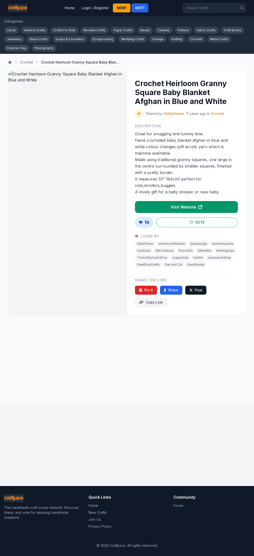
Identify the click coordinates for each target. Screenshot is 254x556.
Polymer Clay (17, 48)
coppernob (180, 257)
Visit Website (184, 207)
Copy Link (154, 302)
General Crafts (34, 30)
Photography (44, 48)
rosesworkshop (219, 257)
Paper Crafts (123, 30)
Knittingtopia (225, 250)
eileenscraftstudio (172, 243)
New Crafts (98, 512)
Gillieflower (174, 113)
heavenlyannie (222, 243)
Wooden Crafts (94, 30)
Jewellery (14, 39)
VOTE (199, 222)
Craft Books (232, 30)
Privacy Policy (100, 526)
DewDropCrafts (148, 264)
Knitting (176, 39)
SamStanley (196, 264)
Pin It (148, 290)
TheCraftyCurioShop (152, 257)
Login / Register (95, 8)
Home (70, 8)
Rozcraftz (186, 250)
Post (198, 290)
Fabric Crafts (206, 30)
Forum (178, 505)
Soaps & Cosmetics (70, 39)
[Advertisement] (127, 358)
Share (173, 290)
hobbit (198, 257)
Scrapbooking (102, 39)
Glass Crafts (39, 39)
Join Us (95, 519)
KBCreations (165, 250)
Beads (145, 30)
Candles (164, 30)
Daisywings (198, 243)
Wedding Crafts (132, 39)
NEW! (122, 8)
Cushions (144, 250)
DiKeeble (204, 250)
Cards (11, 30)
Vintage (157, 39)
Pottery (183, 30)
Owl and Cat (173, 264)
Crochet (196, 39)
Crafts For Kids (64, 30)
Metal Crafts (219, 39)
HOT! (139, 8)
